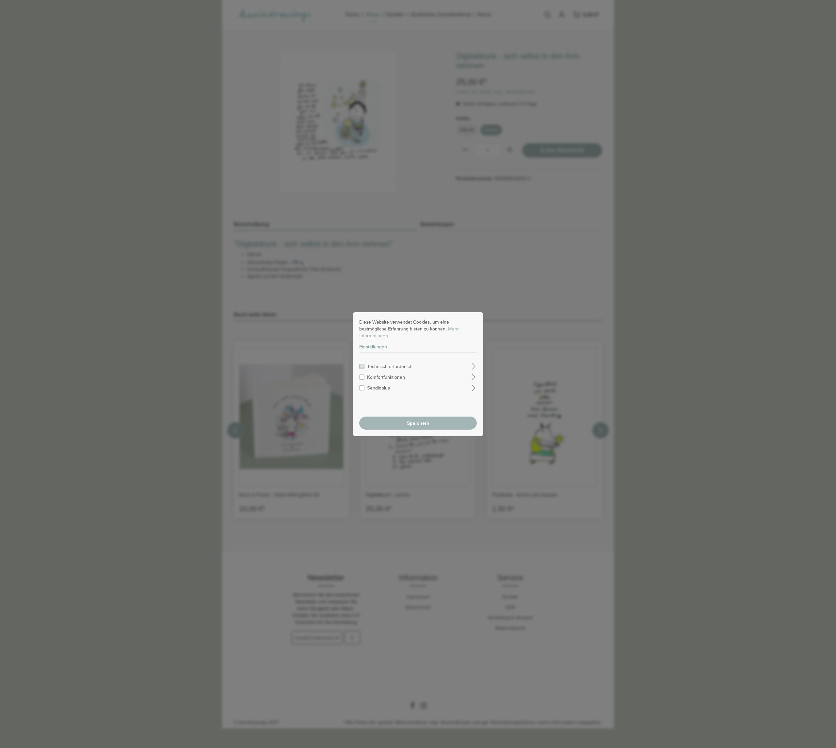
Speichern (418, 423)
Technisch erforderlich (389, 366)
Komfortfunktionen (386, 377)
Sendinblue (378, 387)
